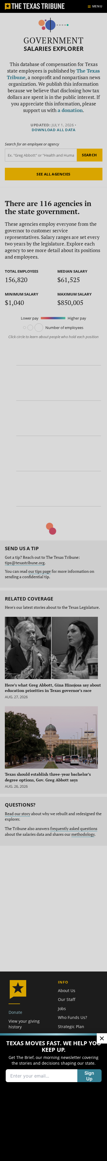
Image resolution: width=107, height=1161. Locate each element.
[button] (53, 580)
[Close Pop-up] (102, 1038)
